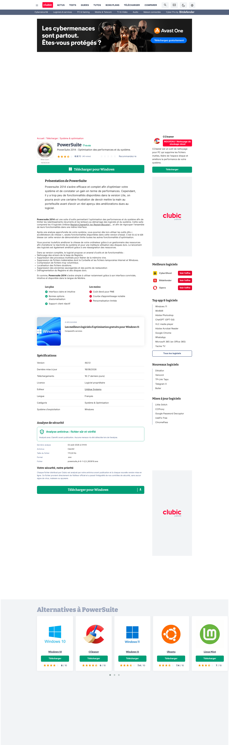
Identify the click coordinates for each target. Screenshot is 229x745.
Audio (135, 12)
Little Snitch (161, 405)
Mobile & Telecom (103, 12)
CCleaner (94, 651)
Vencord (159, 375)
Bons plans (112, 5)
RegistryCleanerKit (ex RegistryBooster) (90, 225)
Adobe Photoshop (164, 315)
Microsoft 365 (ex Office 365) (170, 342)
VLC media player (164, 324)
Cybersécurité (41, 12)
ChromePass (161, 422)
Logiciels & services (62, 12)
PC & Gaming (83, 12)
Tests (72, 5)
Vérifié (88, 146)
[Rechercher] (165, 5)
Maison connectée (152, 12)
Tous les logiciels (172, 353)
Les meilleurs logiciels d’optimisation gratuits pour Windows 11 (102, 326)
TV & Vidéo (122, 12)
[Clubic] (47, 5)
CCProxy (159, 409)
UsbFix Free (161, 418)
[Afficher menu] (37, 5)
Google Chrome (163, 333)
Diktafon (159, 371)
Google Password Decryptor (169, 413)
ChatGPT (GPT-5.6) (165, 320)
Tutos (97, 5)
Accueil (40, 138)
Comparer (151, 5)
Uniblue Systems (93, 389)
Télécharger (132, 5)
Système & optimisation (71, 138)
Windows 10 (55, 651)
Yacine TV (160, 346)
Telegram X (161, 384)
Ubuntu (171, 651)
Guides (85, 5)
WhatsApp (160, 337)
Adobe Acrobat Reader (166, 329)
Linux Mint (210, 651)
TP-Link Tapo (162, 379)
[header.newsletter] (174, 5)
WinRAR (159, 311)
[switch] (183, 5)
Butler (158, 388)
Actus (61, 5)
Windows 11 (161, 306)
